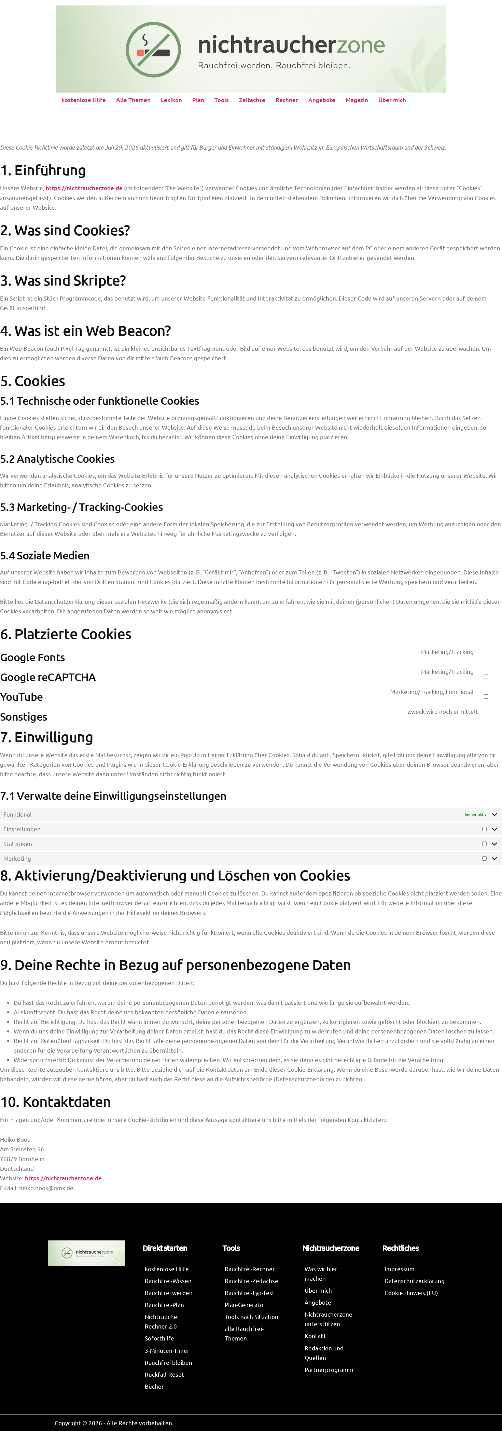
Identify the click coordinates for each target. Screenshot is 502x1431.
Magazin (357, 100)
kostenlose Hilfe (83, 100)
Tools (221, 100)
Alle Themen (133, 100)
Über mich (392, 100)
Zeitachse (252, 100)
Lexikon (171, 100)
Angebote (321, 100)
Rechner (287, 100)
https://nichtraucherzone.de (84, 188)
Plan (198, 100)
